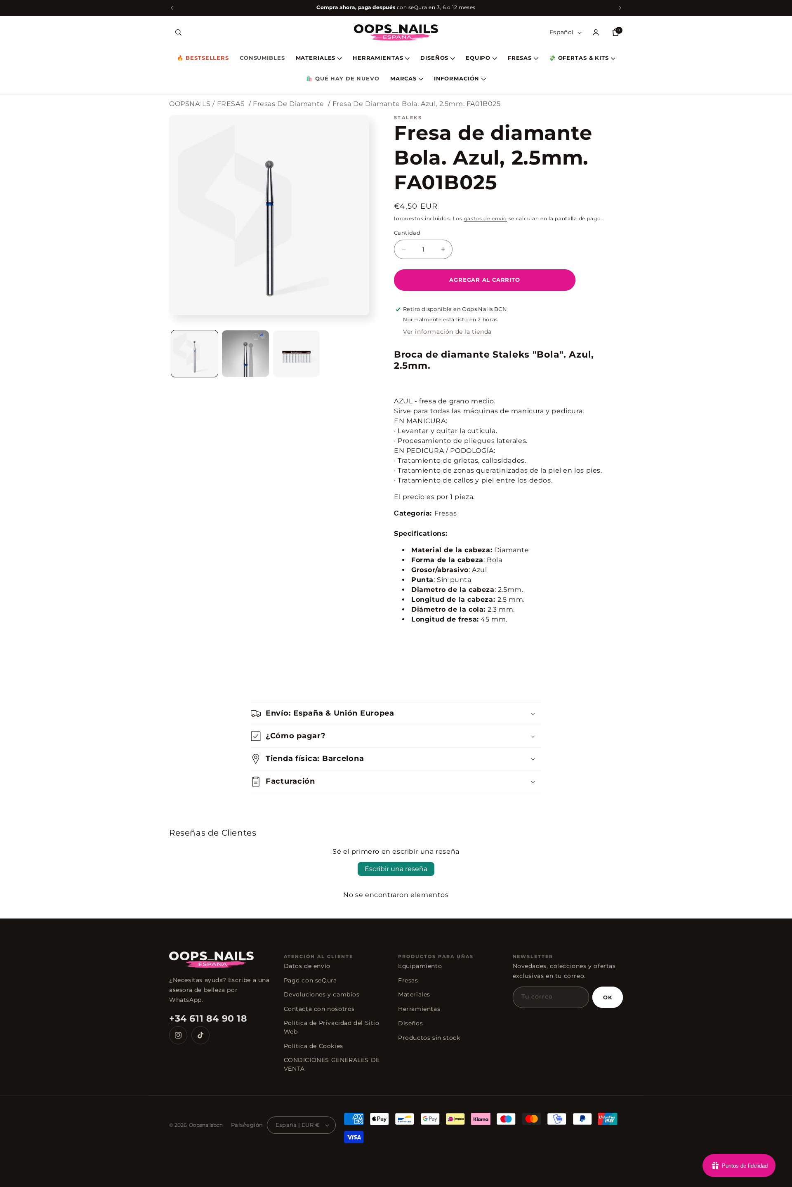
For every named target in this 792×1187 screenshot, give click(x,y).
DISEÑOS (434, 58)
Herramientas (419, 1009)
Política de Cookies (313, 1046)
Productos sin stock (429, 1037)
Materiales (414, 994)
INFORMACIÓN (457, 79)
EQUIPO (478, 58)
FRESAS (520, 58)
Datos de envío (307, 966)
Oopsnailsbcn (206, 1125)
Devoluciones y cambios (322, 994)
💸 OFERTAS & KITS (579, 58)
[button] (178, 33)
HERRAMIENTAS (378, 58)
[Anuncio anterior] (172, 8)
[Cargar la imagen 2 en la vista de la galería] (245, 353)
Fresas (445, 513)
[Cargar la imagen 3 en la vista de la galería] (296, 353)
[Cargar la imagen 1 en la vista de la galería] (194, 353)
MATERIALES (316, 58)
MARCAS (403, 79)
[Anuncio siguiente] (620, 8)
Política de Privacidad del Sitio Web (332, 1027)
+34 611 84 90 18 (208, 1018)
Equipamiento (420, 966)
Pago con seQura (310, 980)
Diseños (410, 1023)
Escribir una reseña (396, 869)
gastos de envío (485, 218)
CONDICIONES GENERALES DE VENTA (332, 1064)
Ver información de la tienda (447, 331)
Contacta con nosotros (319, 1009)
